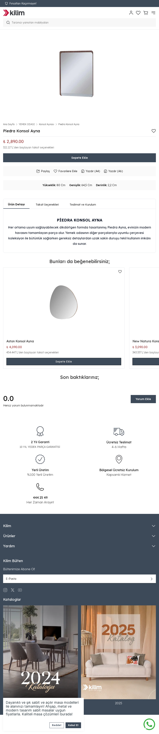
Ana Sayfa (9, 124)
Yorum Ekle (143, 399)
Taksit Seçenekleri (47, 204)
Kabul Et (73, 725)
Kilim (7, 526)
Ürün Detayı (16, 204)
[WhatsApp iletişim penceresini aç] (149, 723)
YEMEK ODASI (27, 124)
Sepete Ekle (79, 158)
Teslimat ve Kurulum (83, 204)
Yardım (9, 546)
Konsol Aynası (46, 124)
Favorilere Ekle (67, 171)
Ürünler (9, 536)
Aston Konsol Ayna (20, 341)
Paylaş (45, 171)
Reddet (56, 725)
